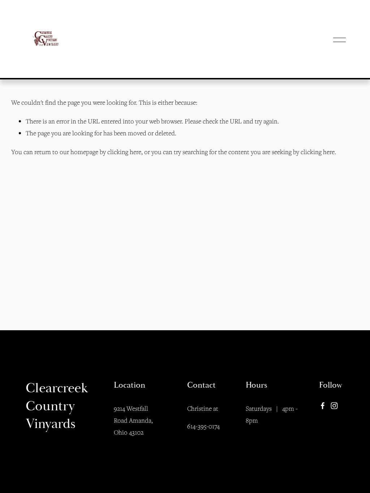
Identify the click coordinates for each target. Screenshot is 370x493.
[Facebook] (322, 405)
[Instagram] (334, 405)
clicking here (124, 152)
